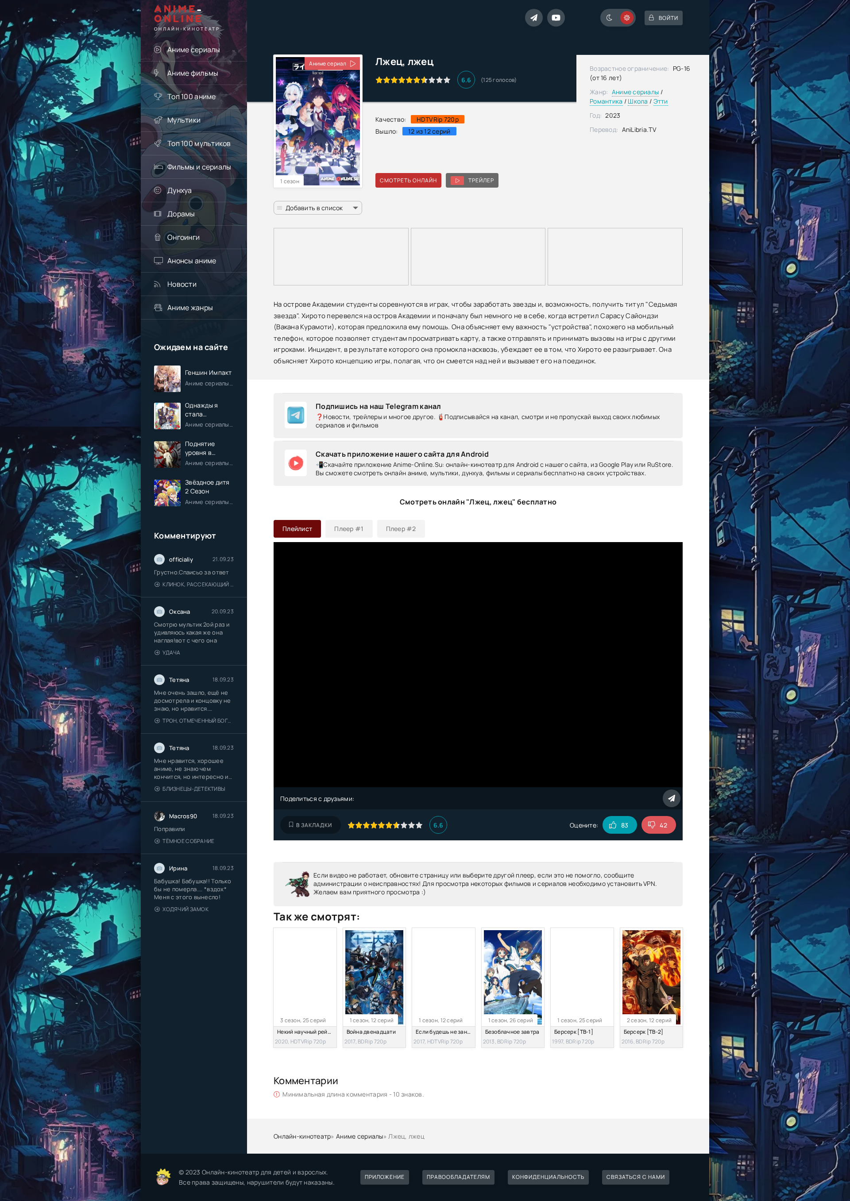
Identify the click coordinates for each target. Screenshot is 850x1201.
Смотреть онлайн (408, 180)
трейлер (481, 180)
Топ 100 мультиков (199, 143)
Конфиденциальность (548, 1177)
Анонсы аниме (191, 261)
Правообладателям (458, 1177)
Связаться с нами (636, 1177)
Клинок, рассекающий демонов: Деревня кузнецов (198, 584)
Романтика (606, 101)
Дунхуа (179, 190)
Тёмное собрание (188, 841)
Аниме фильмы (192, 73)
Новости (182, 284)
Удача (171, 652)
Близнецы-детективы (193, 789)
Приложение (385, 1177)
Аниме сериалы (193, 49)
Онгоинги (183, 237)
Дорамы (181, 214)
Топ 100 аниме (191, 96)
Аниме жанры (190, 307)
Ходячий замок (185, 909)
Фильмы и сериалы (199, 167)
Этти (660, 101)
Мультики (184, 120)
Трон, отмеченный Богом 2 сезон (198, 720)
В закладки (314, 825)
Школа (638, 101)
